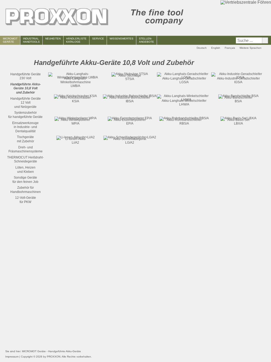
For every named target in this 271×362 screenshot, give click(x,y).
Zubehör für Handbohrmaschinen (25, 190)
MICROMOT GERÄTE (10, 40)
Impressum (12, 356)
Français (230, 47)
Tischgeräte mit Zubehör (25, 139)
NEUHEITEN (53, 38)
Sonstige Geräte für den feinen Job (25, 180)
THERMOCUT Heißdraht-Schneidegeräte (25, 160)
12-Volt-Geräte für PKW (25, 200)
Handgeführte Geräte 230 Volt (25, 76)
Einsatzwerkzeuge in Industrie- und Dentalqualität (25, 127)
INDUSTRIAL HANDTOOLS (31, 40)
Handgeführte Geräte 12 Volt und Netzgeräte (25, 103)
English (215, 47)
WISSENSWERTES (121, 38)
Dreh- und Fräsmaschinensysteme (25, 149)
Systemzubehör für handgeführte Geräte (25, 115)
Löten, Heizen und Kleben (25, 170)
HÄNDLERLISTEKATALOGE (76, 40)
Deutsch (202, 47)
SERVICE (98, 38)
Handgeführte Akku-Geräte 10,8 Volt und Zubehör (25, 88)
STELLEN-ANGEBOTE (146, 40)
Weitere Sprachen (250, 47)
